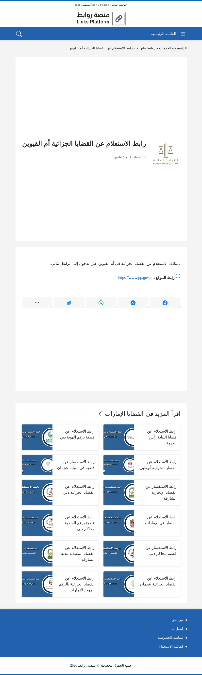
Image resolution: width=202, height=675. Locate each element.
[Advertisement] (101, 97)
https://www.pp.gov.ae (135, 277)
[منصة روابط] (101, 18)
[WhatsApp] (101, 302)
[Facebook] (165, 302)
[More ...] (37, 302)
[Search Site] (19, 34)
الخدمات (165, 48)
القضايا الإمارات (124, 414)
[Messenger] (133, 302)
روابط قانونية (145, 48)
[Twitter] (69, 302)
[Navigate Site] (168, 34)
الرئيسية (181, 48)
